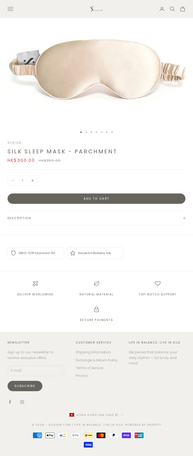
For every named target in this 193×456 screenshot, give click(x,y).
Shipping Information (93, 352)
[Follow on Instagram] (22, 402)
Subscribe (25, 386)
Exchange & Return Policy (96, 360)
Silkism (14, 143)
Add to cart (97, 198)
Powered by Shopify (143, 425)
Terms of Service (89, 368)
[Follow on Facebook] (10, 402)
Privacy (82, 375)
